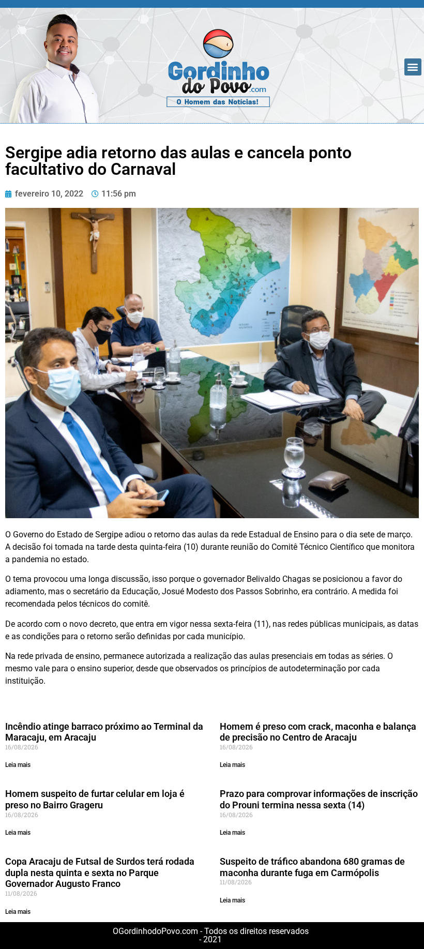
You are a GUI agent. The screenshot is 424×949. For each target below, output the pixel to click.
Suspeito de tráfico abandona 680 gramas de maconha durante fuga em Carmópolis (312, 867)
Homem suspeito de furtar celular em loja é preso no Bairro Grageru (95, 799)
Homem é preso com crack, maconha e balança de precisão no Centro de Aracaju (318, 732)
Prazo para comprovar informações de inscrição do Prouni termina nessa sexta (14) (319, 799)
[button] (412, 67)
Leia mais (18, 765)
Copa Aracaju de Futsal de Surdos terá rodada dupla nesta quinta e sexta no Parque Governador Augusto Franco (99, 872)
